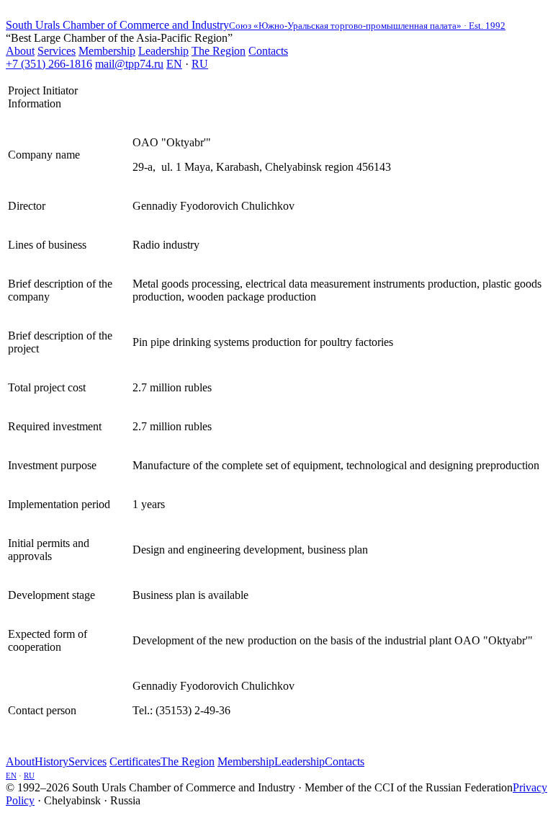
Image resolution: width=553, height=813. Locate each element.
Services (56, 51)
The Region (219, 51)
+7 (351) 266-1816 (49, 64)
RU (200, 64)
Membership (106, 51)
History (51, 761)
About (20, 51)
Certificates (135, 761)
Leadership (163, 51)
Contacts (268, 51)
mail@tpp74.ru (129, 64)
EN (174, 64)
